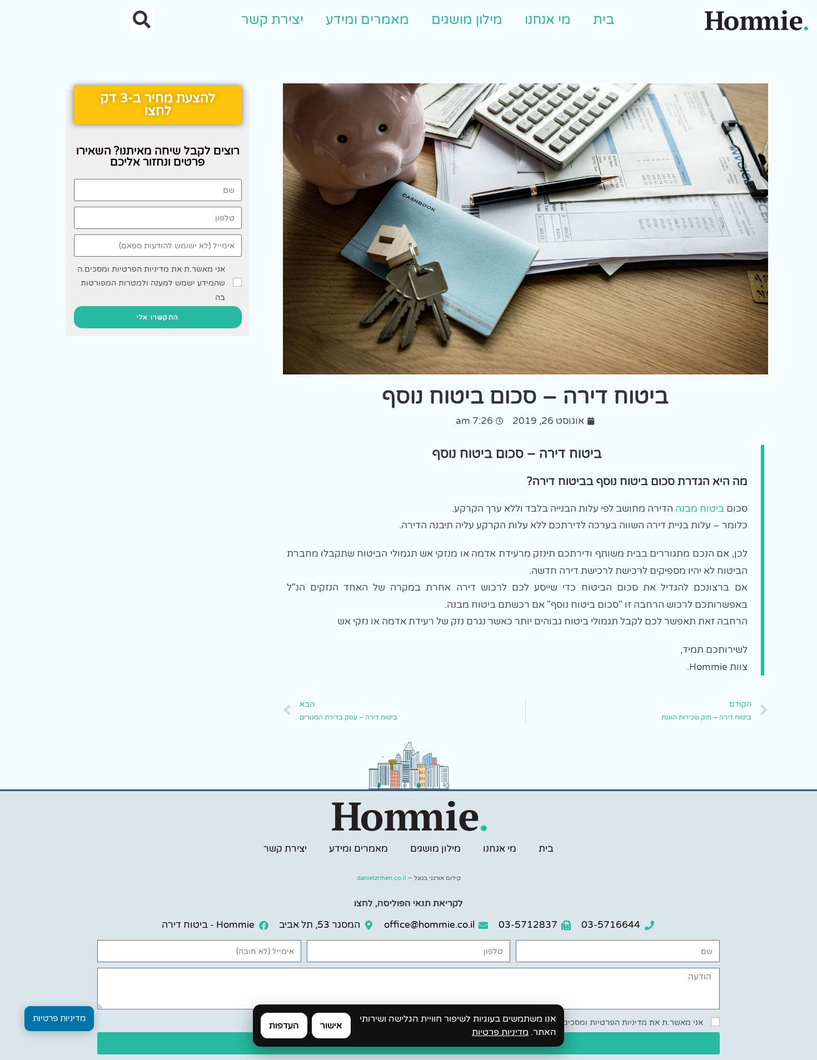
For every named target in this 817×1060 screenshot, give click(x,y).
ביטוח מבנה (699, 508)
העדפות (284, 1025)
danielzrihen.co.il (381, 878)
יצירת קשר (272, 20)
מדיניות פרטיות (500, 1032)
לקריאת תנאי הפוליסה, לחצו (408, 903)
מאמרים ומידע (367, 20)
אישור (331, 1025)
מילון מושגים (466, 20)
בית (603, 20)
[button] (142, 20)
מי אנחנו (548, 20)
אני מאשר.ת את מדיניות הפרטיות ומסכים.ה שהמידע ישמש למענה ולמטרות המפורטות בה (151, 283)
